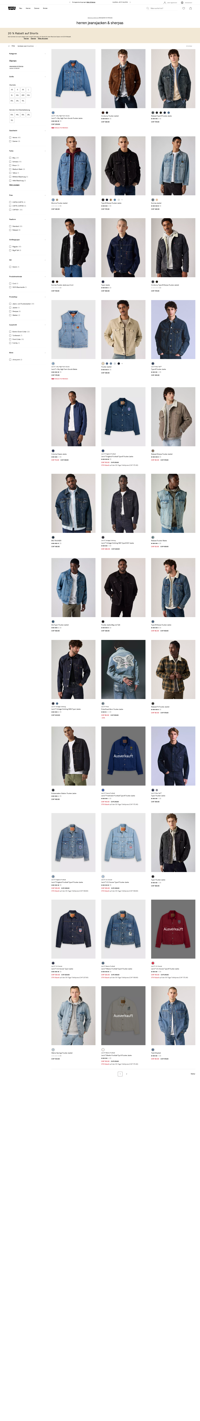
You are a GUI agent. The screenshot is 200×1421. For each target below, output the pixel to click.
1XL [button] (23, 101)
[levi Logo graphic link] (12, 8)
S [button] (17, 90)
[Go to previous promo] (70, 2)
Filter (13, 46)
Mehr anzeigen (14, 185)
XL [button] (12, 95)
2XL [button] (17, 101)
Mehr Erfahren (91, 2)
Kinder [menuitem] (45, 8)
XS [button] (12, 90)
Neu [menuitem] (20, 8)
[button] (27, 53)
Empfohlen (26, 46)
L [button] (28, 90)
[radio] (53, 113)
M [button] (23, 90)
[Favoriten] (183, 8)
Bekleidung (91, 18)
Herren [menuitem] (28, 8)
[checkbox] (11, 89)
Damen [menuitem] (36, 8)
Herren (96, 18)
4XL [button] (17, 115)
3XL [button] (12, 101)
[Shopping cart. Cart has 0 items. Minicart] (190, 8)
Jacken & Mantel (14, 68)
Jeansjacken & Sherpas (16, 66)
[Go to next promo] (130, 2)
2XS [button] (23, 95)
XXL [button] (17, 95)
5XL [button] (28, 95)
